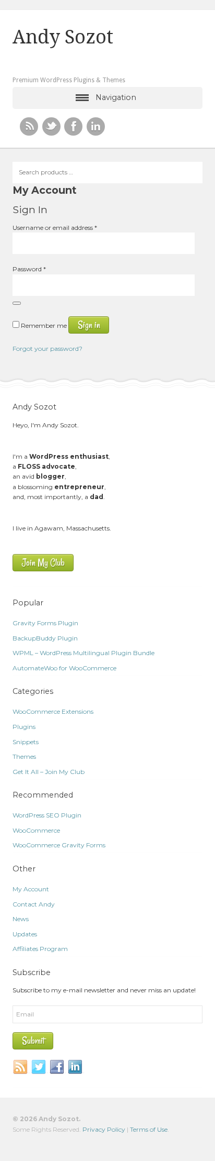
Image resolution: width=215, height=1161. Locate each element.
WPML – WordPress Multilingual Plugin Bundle (83, 653)
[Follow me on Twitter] (51, 126)
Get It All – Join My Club (49, 772)
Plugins (24, 727)
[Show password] (17, 303)
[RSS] (29, 126)
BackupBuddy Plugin (45, 638)
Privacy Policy (103, 1129)
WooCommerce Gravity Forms (59, 845)
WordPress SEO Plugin (47, 815)
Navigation (115, 97)
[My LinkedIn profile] (96, 126)
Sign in (89, 325)
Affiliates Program (40, 949)
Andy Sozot (63, 37)
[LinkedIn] (75, 1067)
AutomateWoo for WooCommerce (64, 668)
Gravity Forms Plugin (45, 623)
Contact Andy (34, 904)
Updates (25, 934)
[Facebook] (57, 1067)
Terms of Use (149, 1129)
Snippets (26, 742)
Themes (24, 756)
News (21, 919)
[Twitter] (39, 1067)
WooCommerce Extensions (53, 711)
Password (29, 269)
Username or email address (55, 227)
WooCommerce (36, 830)
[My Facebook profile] (73, 126)
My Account (31, 889)
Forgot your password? (47, 348)
